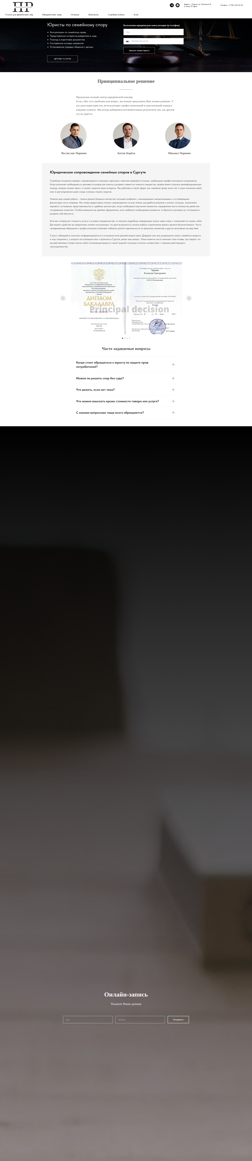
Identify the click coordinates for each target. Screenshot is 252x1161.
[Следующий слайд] (189, 298)
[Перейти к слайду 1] (122, 338)
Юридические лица (52, 14)
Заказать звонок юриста (139, 50)
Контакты (93, 14)
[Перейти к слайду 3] (127, 338)
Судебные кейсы (116, 14)
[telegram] (172, 5)
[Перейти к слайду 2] (124, 338)
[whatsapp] (178, 5)
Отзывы (75, 14)
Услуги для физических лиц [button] (19, 14)
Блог (136, 14)
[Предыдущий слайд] (63, 298)
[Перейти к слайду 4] (129, 338)
